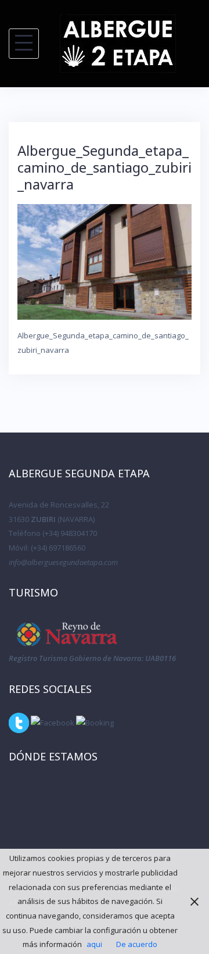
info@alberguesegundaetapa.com (63, 562)
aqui (94, 944)
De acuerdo (136, 944)
